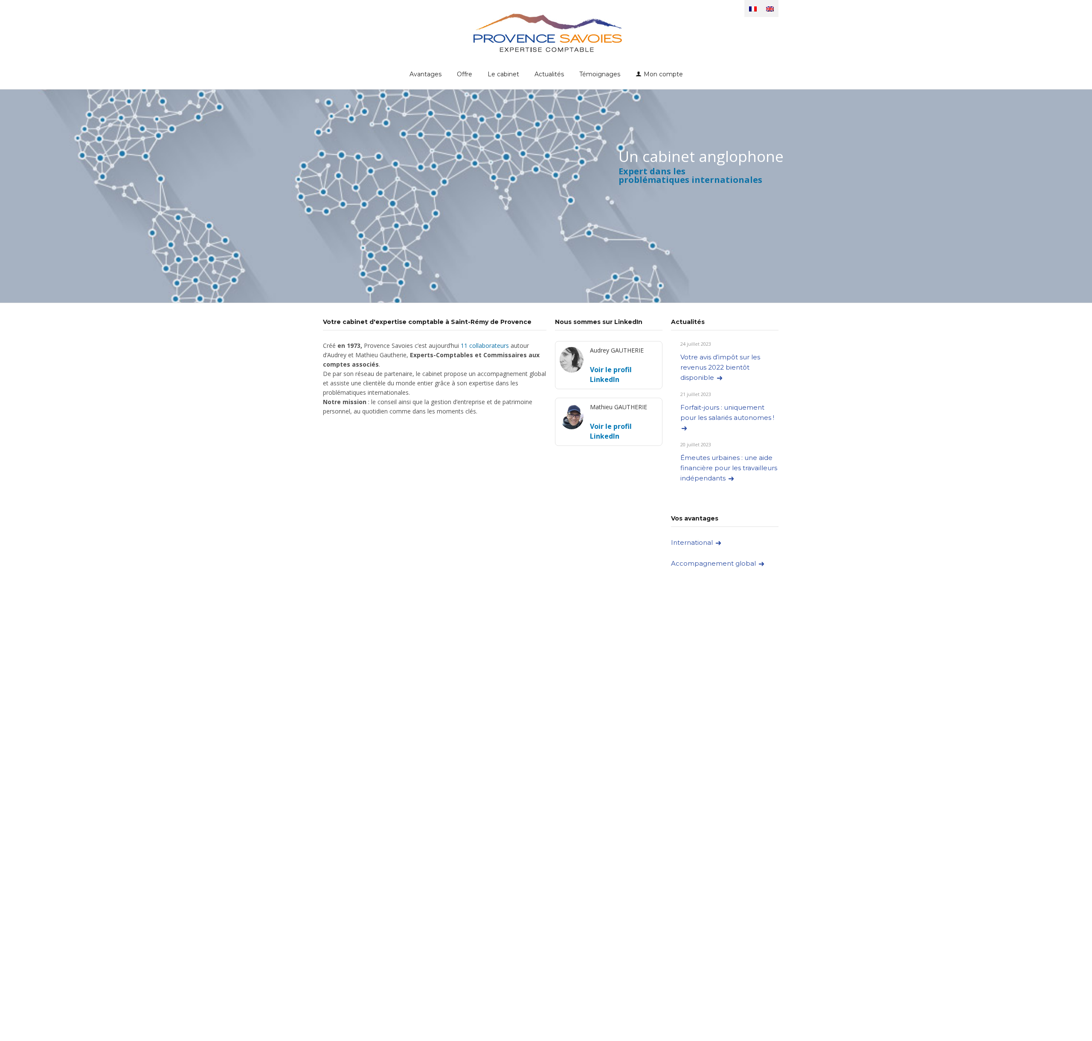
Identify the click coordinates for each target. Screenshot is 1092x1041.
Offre (464, 74)
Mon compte (663, 74)
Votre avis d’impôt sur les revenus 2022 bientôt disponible (720, 367)
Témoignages (599, 74)
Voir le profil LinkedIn (611, 374)
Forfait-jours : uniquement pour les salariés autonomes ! (728, 412)
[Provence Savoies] (546, 32)
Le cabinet (503, 74)
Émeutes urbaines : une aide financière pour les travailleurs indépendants (728, 468)
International (692, 542)
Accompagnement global (714, 563)
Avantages (425, 74)
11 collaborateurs (485, 345)
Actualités (549, 74)
